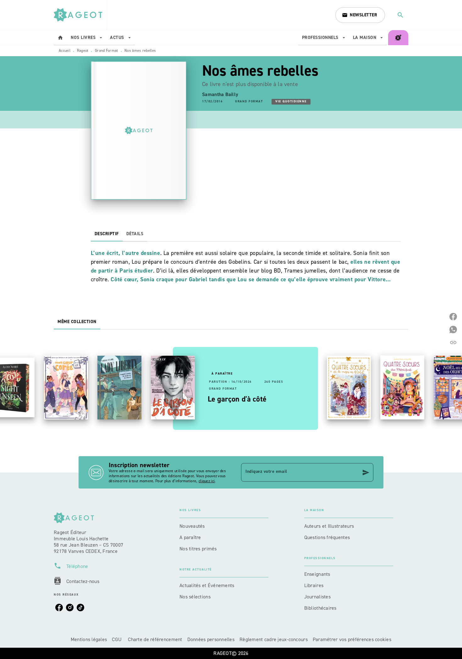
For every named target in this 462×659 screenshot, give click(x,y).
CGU (117, 639)
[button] (360, 15)
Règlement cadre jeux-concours (273, 639)
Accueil (64, 50)
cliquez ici (207, 480)
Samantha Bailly (220, 94)
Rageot (83, 50)
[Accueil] (80, 15)
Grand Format (106, 50)
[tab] (60, 37)
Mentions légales (89, 639)
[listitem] (59, 607)
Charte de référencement (155, 639)
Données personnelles (210, 639)
